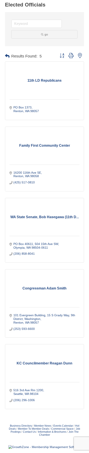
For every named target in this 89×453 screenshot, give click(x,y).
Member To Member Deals (33, 428)
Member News (42, 425)
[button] (7, 56)
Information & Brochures (52, 431)
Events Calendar (63, 425)
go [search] (46, 34)
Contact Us (29, 431)
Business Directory (21, 425)
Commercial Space (62, 428)
